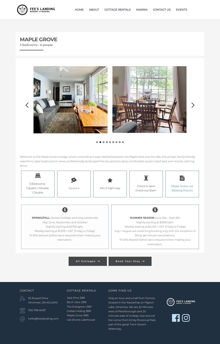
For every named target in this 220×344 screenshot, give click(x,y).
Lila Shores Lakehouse (81, 319)
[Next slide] (192, 105)
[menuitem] (79, 10)
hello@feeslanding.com (43, 318)
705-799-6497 (37, 310)
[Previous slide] (27, 105)
